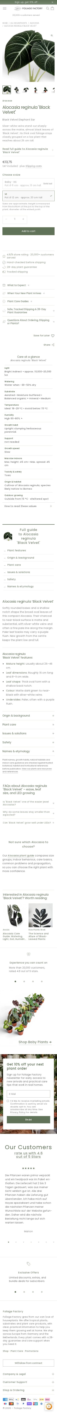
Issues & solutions (18, 572)
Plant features (16, 550)
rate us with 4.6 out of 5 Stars (28, 1155)
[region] (28, 963)
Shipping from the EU (26, 15)
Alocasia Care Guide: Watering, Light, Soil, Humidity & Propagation (14, 936)
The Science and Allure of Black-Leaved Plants (39, 936)
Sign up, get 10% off (26, 2)
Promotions (31, 1351)
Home (5, 23)
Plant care (14, 565)
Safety (11, 579)
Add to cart (29, 231)
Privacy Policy (17, 1112)
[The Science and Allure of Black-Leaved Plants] (41, 915)
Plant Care (17, 1351)
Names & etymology (20, 586)
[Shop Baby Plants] (28, 1018)
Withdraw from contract (28, 1363)
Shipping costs (34, 166)
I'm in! (28, 1119)
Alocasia (34, 23)
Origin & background (20, 557)
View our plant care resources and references (27, 770)
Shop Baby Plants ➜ (35, 1042)
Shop (6, 1351)
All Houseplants (18, 23)
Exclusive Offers (28, 1272)
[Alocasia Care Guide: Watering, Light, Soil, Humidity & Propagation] (15, 915)
